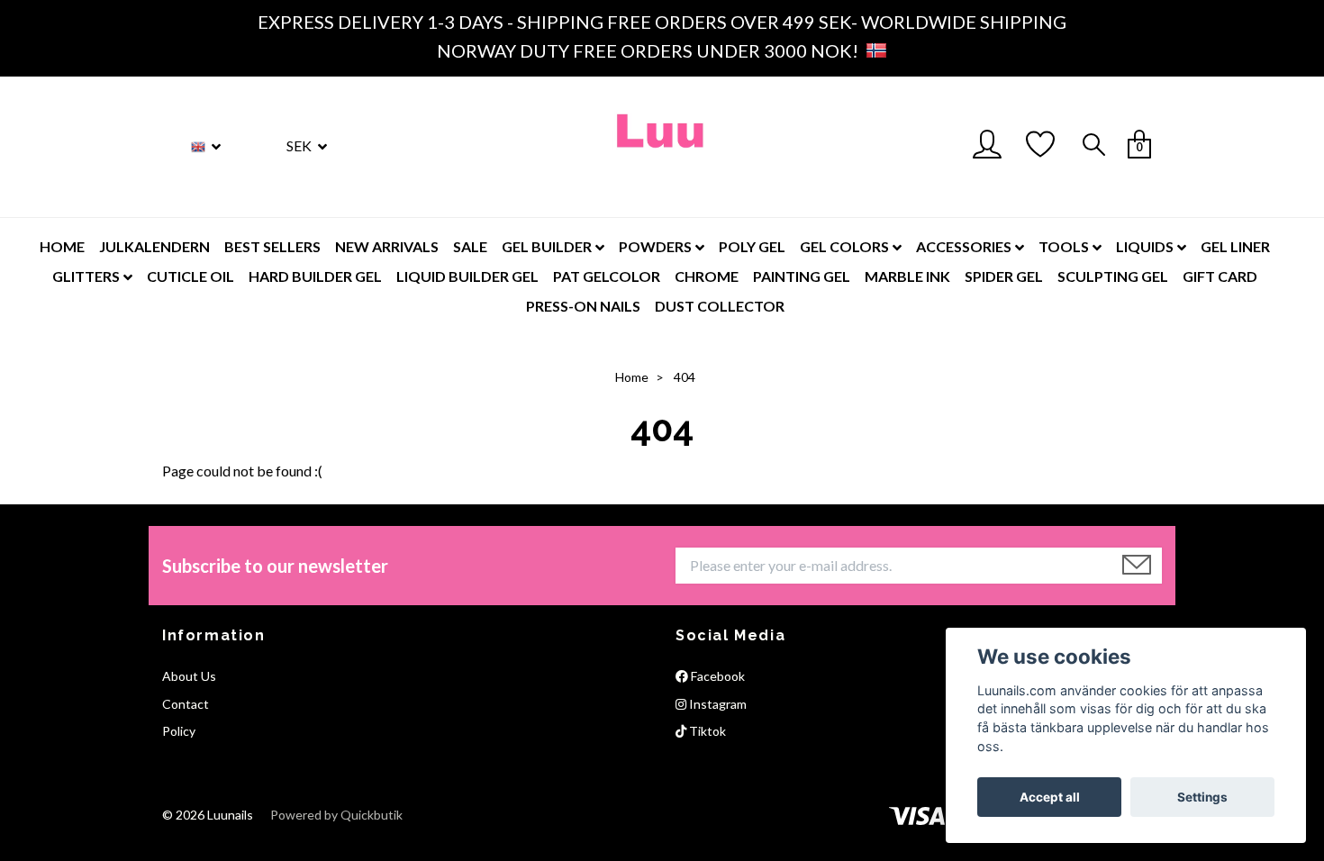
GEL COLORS (844, 246)
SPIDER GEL (1004, 276)
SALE (470, 246)
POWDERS (655, 246)
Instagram (716, 703)
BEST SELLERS (272, 246)
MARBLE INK (907, 276)
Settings (1202, 797)
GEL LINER (1235, 246)
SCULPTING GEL (1112, 276)
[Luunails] (661, 146)
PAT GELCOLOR (606, 276)
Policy (178, 731)
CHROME (707, 276)
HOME (62, 246)
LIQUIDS (1145, 246)
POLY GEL (752, 246)
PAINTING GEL (801, 276)
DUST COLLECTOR (719, 305)
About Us (189, 676)
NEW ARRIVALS (387, 246)
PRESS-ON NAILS (583, 305)
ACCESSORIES (963, 246)
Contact (185, 703)
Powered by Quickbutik (336, 814)
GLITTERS (86, 276)
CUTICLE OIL (190, 276)
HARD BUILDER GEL (315, 276)
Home (631, 377)
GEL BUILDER (547, 246)
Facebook (716, 676)
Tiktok (706, 731)
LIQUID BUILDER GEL (467, 276)
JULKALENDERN (154, 246)
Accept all (1050, 797)
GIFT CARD (1220, 276)
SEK (300, 145)
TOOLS (1063, 246)
